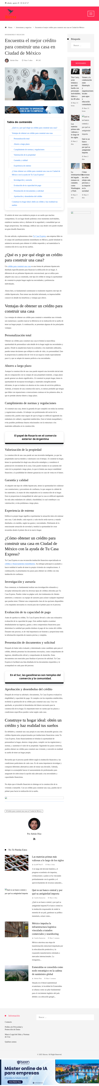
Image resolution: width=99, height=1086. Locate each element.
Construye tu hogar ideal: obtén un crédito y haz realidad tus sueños (35, 203)
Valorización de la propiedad (24, 155)
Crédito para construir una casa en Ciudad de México (24, 811)
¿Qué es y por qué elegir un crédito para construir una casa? (34, 128)
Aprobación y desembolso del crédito (28, 196)
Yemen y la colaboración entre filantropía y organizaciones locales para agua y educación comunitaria (87, 90)
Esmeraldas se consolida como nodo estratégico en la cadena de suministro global (47, 970)
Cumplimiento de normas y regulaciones (29, 149)
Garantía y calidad (21, 160)
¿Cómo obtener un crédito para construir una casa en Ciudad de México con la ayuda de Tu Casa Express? (36, 173)
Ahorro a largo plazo (22, 144)
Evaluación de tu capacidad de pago (27, 185)
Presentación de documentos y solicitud (29, 191)
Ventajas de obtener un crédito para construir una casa (32, 133)
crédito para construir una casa (19, 266)
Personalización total (21, 139)
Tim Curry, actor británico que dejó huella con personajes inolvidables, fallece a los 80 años (76, 88)
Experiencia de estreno (22, 166)
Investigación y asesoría (23, 180)
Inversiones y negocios (14, 35)
